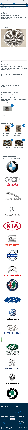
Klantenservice (25, 1)
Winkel (4, 7)
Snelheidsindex (17, 408)
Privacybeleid (4, 419)
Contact (3, 423)
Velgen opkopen (21, 0)
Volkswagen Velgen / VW (12, 7)
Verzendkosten (4, 420)
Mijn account (21, 1)
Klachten (3, 422)
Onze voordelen (17, 410)
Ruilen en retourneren (5, 421)
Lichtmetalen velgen (18, 412)
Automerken (7, 7)
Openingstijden (25, 0)
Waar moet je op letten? (19, 411)
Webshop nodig (21, 427)
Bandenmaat (17, 407)
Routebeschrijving (21, 423)
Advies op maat (17, 409)
